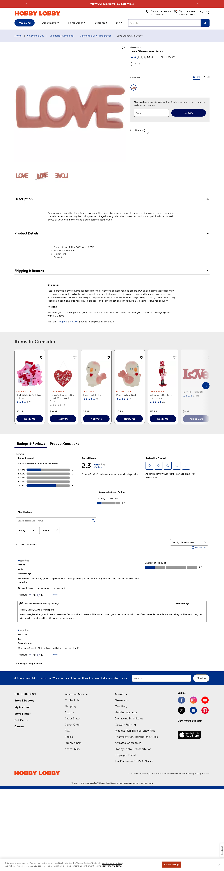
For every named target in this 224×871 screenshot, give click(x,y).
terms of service (140, 783)
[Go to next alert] (197, 4)
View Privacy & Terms (112, 866)
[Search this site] (205, 23)
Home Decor (75, 22)
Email (137, 678)
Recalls (69, 736)
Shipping (62, 321)
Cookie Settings (171, 864)
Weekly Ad (24, 22)
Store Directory (24, 700)
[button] (133, 87)
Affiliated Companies (128, 742)
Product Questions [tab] (64, 444)
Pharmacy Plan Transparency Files (136, 736)
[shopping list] (201, 12)
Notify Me (188, 113)
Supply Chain (73, 742)
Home (18, 35)
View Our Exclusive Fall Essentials (112, 3)
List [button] (206, 77)
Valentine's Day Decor (62, 35)
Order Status (73, 718)
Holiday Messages (126, 712)
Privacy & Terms (202, 773)
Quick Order (73, 724)
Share (138, 130)
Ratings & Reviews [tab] (31, 444)
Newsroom (122, 700)
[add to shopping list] (123, 48)
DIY (118, 22)
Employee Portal (125, 755)
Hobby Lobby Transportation (133, 748)
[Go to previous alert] (27, 4)
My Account (22, 707)
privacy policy (123, 783)
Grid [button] (196, 77)
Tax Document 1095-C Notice (134, 761)
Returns (74, 321)
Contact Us (72, 700)
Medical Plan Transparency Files (135, 730)
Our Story (121, 706)
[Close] (219, 864)
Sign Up (201, 678)
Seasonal (100, 22)
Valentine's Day (35, 35)
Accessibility (72, 748)
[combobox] (164, 23)
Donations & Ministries (129, 718)
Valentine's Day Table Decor (95, 35)
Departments (49, 22)
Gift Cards (21, 720)
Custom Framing (125, 724)
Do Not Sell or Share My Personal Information (172, 773)
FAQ (67, 730)
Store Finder (22, 713)
